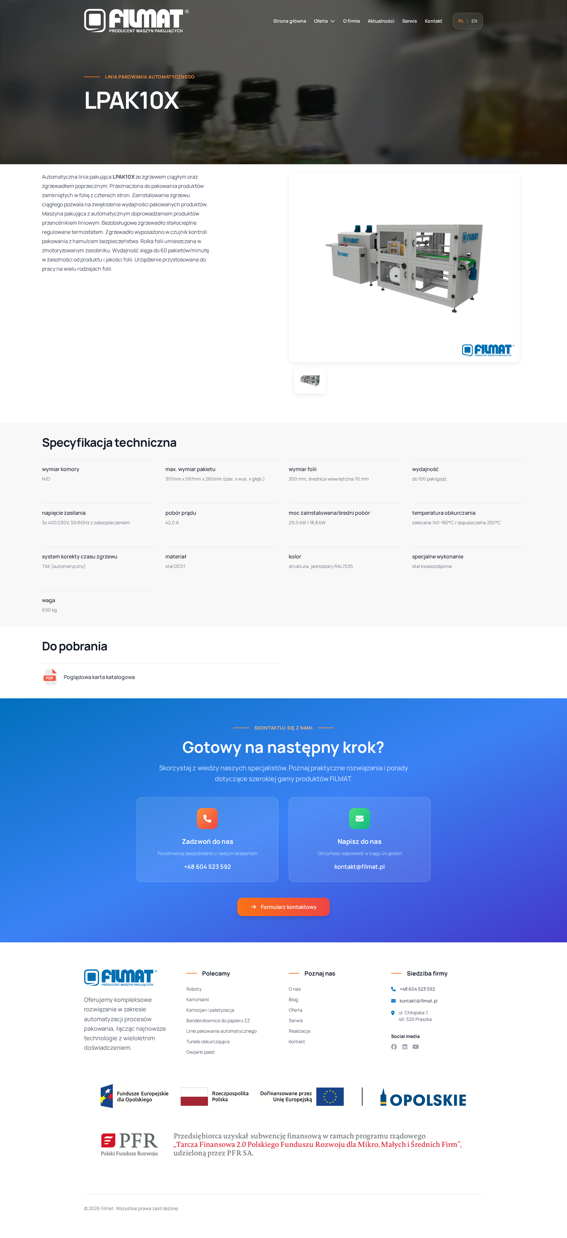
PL (461, 21)
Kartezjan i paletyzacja (210, 1010)
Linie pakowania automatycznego (221, 1031)
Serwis (409, 21)
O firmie (351, 21)
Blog (293, 999)
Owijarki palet (200, 1052)
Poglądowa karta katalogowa (99, 677)
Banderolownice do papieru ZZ (218, 1020)
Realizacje (299, 1031)
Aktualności (381, 21)
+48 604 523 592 (207, 866)
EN (474, 21)
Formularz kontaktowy (289, 907)
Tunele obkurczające (208, 1041)
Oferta (321, 21)
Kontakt (433, 21)
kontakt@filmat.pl (359, 866)
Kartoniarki (197, 999)
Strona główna (289, 21)
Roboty (193, 989)
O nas (295, 989)
